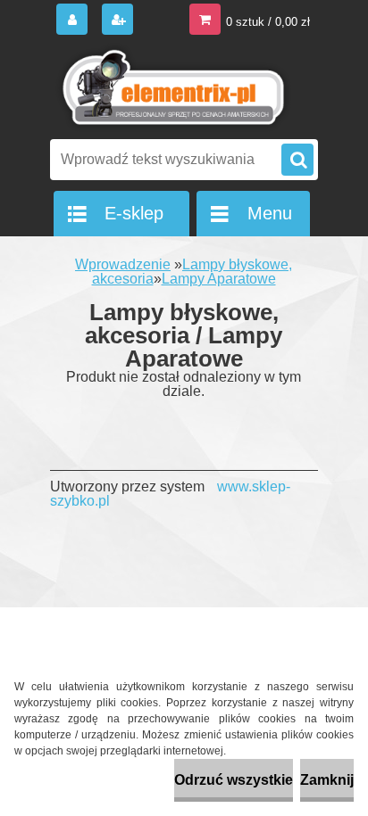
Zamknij (327, 779)
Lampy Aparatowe (219, 278)
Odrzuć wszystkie (233, 779)
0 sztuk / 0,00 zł (268, 22)
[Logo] (173, 87)
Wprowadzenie (123, 264)
